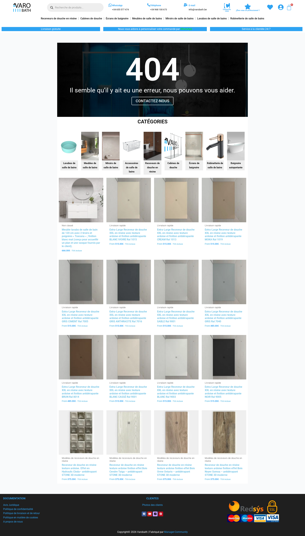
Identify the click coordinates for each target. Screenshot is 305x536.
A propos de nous (13, 521)
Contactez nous (227, 10)
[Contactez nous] (227, 6)
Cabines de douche (91, 18)
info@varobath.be (198, 9)
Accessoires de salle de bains (131, 167)
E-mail (192, 5)
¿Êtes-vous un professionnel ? (248, 10)
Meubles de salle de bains (147, 18)
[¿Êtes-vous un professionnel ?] (248, 7)
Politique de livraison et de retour (21, 513)
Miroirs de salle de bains (179, 18)
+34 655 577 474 (120, 9)
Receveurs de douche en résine (59, 18)
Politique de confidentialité (18, 509)
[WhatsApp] (110, 5)
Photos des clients (152, 504)
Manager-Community (176, 531)
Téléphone (155, 5)
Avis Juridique (11, 504)
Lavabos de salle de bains (212, 18)
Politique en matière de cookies (20, 517)
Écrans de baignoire (117, 18)
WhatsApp (117, 5)
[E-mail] (185, 4)
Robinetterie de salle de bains (247, 18)
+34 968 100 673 (158, 9)
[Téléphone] (148, 4)
